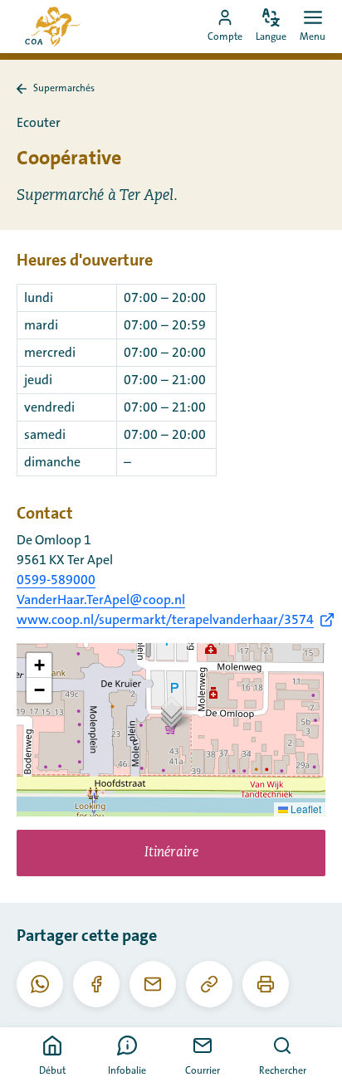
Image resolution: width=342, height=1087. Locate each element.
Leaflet (304, 809)
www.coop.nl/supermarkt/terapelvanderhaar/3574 (165, 619)
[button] (171, 712)
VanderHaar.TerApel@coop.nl (101, 599)
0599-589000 (56, 580)
